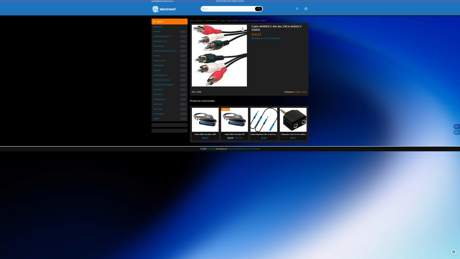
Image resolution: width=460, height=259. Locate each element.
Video (304, 92)
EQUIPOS (157, 31)
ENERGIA (157, 56)
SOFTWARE (157, 104)
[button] (243, 29)
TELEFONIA (157, 109)
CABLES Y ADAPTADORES (163, 85)
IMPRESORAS (158, 65)
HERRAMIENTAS (159, 99)
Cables (222, 21)
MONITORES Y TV (160, 41)
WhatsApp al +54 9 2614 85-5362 (266, 38)
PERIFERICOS (158, 46)
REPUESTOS (158, 94)
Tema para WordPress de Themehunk (244, 149)
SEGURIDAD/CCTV (160, 75)
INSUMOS (157, 70)
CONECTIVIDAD (159, 61)
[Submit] (258, 9)
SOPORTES (157, 90)
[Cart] (306, 8)
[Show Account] (297, 9)
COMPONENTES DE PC (162, 36)
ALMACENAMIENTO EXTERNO (164, 51)
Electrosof (211, 149)
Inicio (192, 21)
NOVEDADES (158, 27)
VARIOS (156, 119)
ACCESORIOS (158, 114)
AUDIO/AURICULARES (161, 80)
